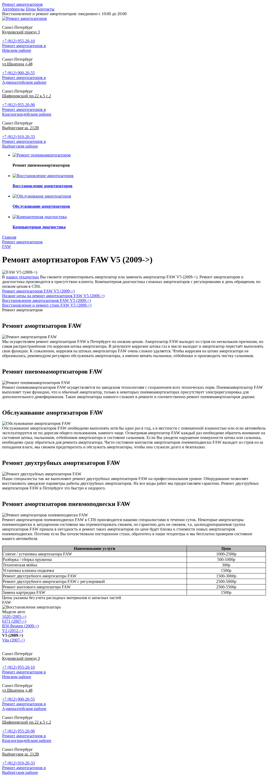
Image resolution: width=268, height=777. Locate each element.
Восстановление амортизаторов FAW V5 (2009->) (46, 300)
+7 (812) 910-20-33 (18, 136)
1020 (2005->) (14, 616)
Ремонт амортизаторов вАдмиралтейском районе (24, 80)
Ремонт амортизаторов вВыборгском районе (24, 143)
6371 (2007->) (14, 621)
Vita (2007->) (13, 640)
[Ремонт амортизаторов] (24, 18)
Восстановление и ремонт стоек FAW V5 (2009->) (46, 305)
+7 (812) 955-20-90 (18, 105)
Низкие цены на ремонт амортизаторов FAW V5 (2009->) (53, 296)
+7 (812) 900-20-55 (18, 73)
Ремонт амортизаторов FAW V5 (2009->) (38, 291)
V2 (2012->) (12, 630)
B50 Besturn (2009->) (20, 626)
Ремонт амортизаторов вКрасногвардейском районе (26, 111)
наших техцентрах (22, 277)
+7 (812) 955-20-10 (18, 41)
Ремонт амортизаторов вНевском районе (24, 48)
